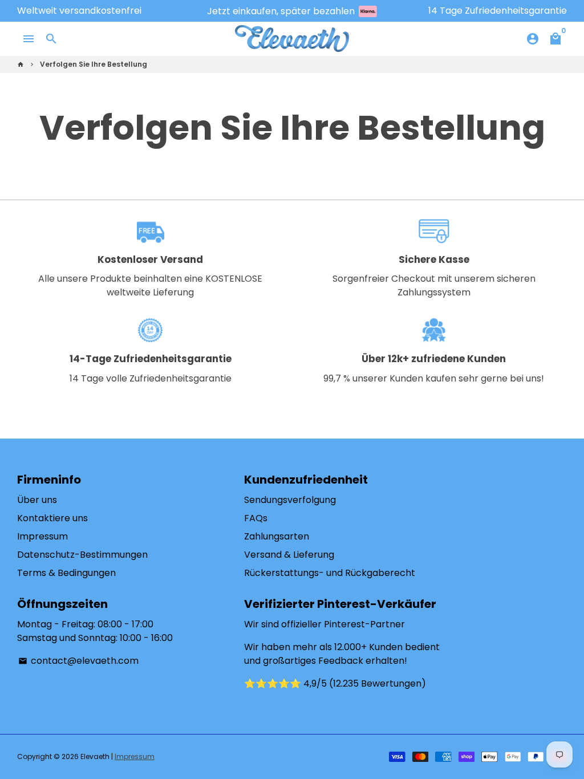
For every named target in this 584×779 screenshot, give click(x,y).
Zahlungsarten (276, 536)
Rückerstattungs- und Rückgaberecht (329, 572)
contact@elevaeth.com (78, 660)
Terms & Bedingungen (66, 572)
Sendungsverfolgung (290, 499)
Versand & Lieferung (289, 554)
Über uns (37, 499)
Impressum (42, 536)
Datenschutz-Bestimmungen (82, 554)
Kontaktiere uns (52, 518)
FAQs (255, 518)
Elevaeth (95, 756)
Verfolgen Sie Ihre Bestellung (93, 64)
